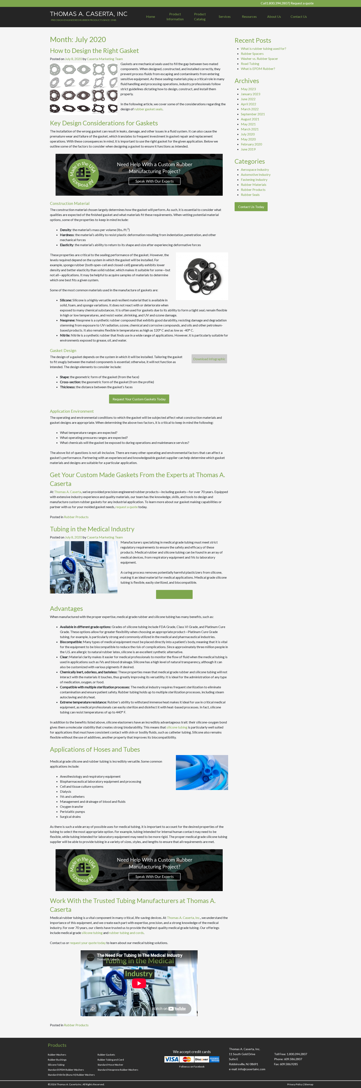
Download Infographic (209, 359)
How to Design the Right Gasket (94, 50)
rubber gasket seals (148, 109)
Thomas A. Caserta (67, 492)
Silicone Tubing (56, 1064)
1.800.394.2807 (277, 3)
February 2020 (251, 144)
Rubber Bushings (57, 1059)
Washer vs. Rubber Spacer (259, 58)
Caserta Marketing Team (105, 59)
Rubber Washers (57, 1054)
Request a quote (302, 3)
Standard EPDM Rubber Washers (66, 1069)
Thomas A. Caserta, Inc (183, 918)
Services (225, 16)
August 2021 (250, 119)
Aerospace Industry (255, 169)
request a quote (127, 507)
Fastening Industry (254, 179)
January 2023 (250, 94)
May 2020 (248, 139)
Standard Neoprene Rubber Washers (118, 1069)
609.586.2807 (293, 1059)
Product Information (175, 16)
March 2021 (250, 129)
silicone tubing (177, 727)
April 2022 (248, 104)
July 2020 (248, 134)
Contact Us (299, 16)
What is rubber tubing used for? (263, 48)
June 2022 (248, 99)
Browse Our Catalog (174, 594)
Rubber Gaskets (106, 1054)
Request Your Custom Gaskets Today (139, 399)
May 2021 (248, 124)
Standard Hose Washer (110, 1064)
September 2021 (253, 114)
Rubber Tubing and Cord (111, 1059)
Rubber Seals (250, 195)
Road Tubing (250, 64)
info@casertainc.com (251, 1069)
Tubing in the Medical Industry (92, 529)
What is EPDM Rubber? (258, 69)
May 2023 (248, 89)
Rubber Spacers (252, 53)
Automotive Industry (256, 174)
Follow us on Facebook (192, 1066)
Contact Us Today (251, 207)
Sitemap (308, 1084)
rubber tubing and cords (126, 933)
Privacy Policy (295, 1084)
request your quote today (88, 943)
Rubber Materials (253, 184)
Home (150, 16)
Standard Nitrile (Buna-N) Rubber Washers (71, 1074)
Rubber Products (76, 517)
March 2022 (250, 109)
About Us (274, 16)
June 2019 (248, 149)
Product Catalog (200, 16)
